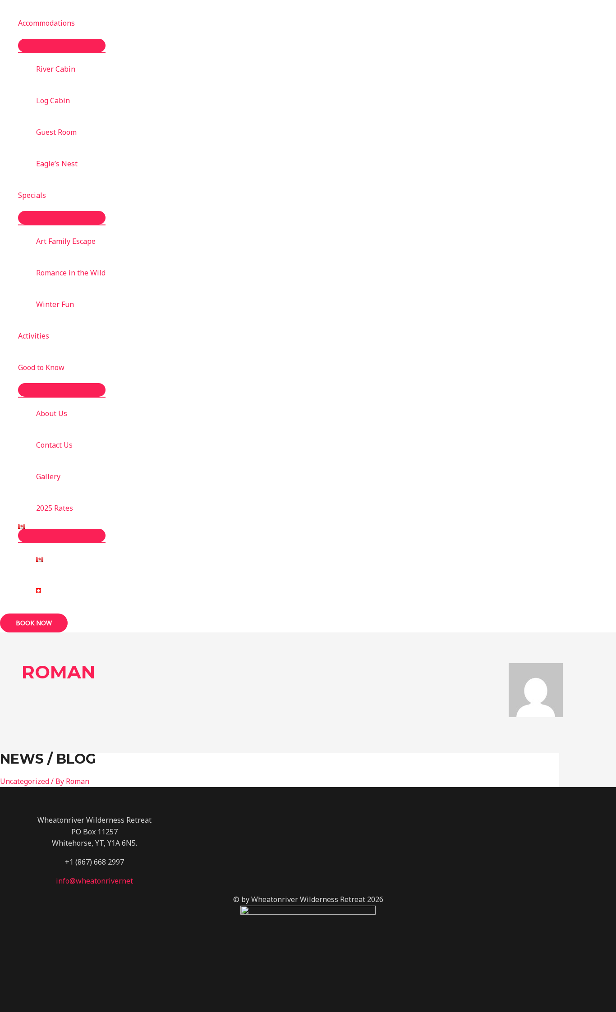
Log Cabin (53, 100)
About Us (51, 413)
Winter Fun (55, 304)
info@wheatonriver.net (94, 881)
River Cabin (55, 69)
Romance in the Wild (71, 273)
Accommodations (46, 23)
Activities (33, 336)
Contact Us (54, 445)
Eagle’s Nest (57, 164)
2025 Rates (54, 508)
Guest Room (56, 132)
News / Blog (48, 759)
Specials (32, 195)
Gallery (48, 476)
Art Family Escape (66, 241)
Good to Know (41, 367)
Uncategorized (24, 781)
